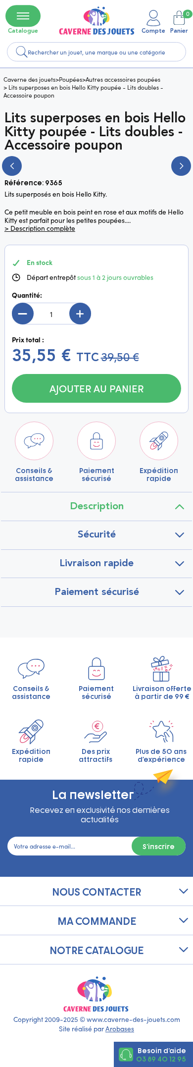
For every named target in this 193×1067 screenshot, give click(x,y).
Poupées (70, 79)
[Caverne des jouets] (96, 20)
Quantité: (27, 295)
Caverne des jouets (29, 79)
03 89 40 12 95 (161, 1059)
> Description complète (39, 228)
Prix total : (28, 340)
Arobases (119, 1028)
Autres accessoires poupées (123, 79)
